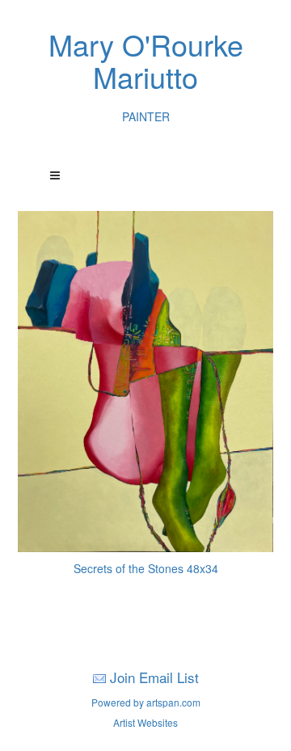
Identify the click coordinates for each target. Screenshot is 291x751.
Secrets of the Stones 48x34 (146, 568)
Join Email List (154, 677)
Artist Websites (145, 722)
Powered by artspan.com (145, 702)
